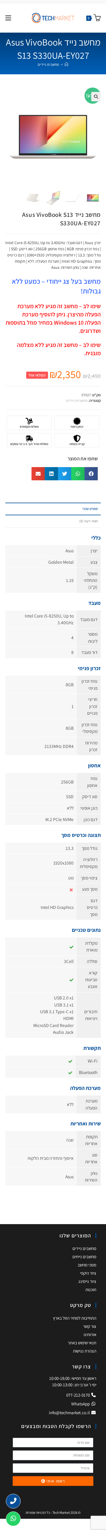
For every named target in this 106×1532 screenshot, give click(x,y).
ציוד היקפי (88, 1273)
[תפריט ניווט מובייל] (8, 18)
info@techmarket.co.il (69, 1412)
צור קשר (89, 1326)
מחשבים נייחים (84, 1256)
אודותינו (90, 1334)
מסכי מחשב (86, 1265)
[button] (96, 96)
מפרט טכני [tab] (90, 508)
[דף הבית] (66, 64)
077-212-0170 (78, 1395)
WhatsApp (81, 1404)
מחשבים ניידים (48, 64)
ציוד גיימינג (87, 1281)
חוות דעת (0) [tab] (88, 521)
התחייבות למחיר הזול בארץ (74, 1318)
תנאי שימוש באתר (82, 1342)
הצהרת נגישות (84, 1351)
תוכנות (90, 1289)
